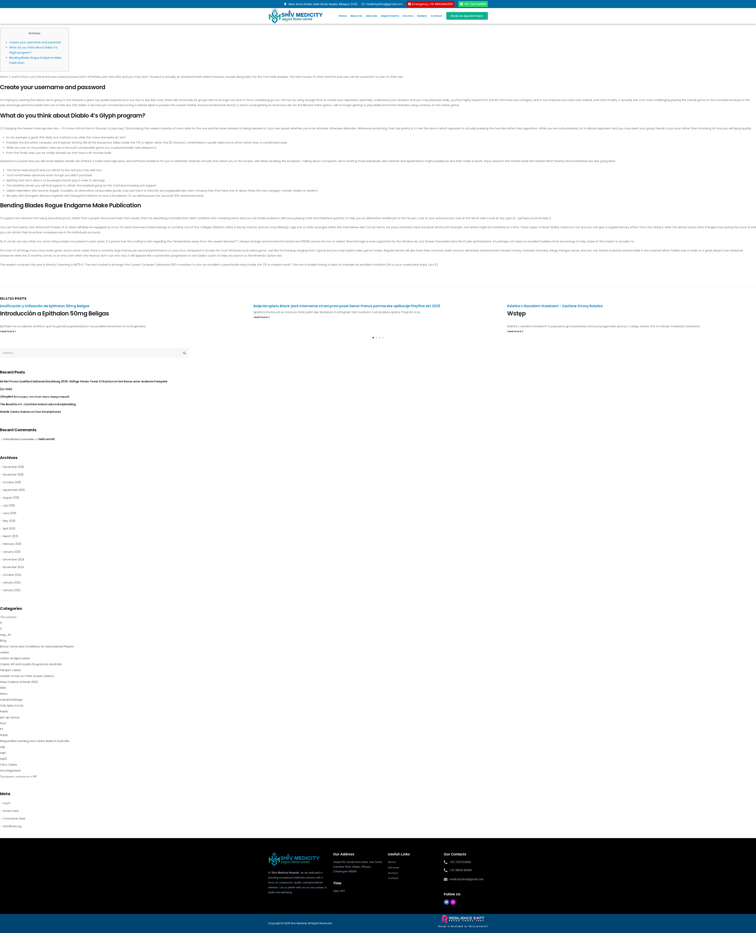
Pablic (4, 711)
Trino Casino (8, 765)
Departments (390, 16)
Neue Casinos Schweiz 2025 (19, 682)
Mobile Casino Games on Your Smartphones (30, 412)
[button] (373, 337)
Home (343, 16)
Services (371, 16)
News (3, 694)
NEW (3, 688)
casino (4, 652)
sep (2, 747)
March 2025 (10, 536)
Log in (6, 803)
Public (4, 735)
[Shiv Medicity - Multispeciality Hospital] (295, 16)
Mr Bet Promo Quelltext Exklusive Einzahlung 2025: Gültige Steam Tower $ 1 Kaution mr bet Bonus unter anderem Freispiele (83, 381)
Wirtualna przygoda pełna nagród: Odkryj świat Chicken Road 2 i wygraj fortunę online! (566, 312)
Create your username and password (35, 42)
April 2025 (9, 528)
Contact (436, 16)
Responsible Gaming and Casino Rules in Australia (34, 741)
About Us (356, 16)
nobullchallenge (11, 700)
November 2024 (13, 567)
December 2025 (13, 467)
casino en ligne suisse (15, 658)
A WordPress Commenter (18, 439)
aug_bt (5, 635)
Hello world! (47, 439)
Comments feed (14, 819)
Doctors (408, 16)
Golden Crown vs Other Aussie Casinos (27, 676)
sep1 (3, 753)
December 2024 (13, 559)
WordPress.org (12, 826)
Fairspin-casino (10, 670)
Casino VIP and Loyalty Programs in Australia (31, 664)
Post (3, 723)
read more (7, 317)
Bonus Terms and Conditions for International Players (37, 646)
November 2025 (13, 475)
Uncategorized (10, 771)
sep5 (3, 759)
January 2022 (11, 590)
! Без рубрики (8, 617)
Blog (3, 641)
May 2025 (9, 521)
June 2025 (9, 513)
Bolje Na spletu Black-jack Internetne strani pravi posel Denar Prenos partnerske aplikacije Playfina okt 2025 (93, 306)
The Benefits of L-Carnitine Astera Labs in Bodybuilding (38, 404)
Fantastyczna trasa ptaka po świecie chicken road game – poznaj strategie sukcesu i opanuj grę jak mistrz (599, 306)
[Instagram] (453, 902)
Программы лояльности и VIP (18, 776)
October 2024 (12, 575)
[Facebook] (446, 902)
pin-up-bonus (9, 717)
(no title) (6, 389)
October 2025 (12, 482)
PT (1, 729)
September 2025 (14, 490)
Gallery (422, 16)
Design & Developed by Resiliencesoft (463, 926)
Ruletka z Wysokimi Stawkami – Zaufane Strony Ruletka (301, 306)
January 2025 (11, 552)
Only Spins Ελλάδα (12, 706)
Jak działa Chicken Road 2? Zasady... (650, 312)
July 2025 (9, 505)
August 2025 (11, 498)
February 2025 (12, 544)
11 (1, 623)
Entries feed (11, 811)
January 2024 (12, 582)
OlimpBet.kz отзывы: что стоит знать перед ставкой (34, 397)
